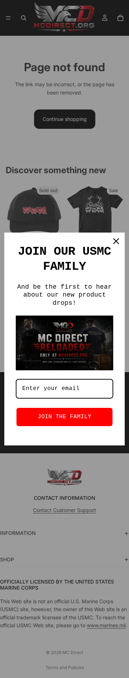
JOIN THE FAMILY (64, 417)
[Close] (116, 241)
